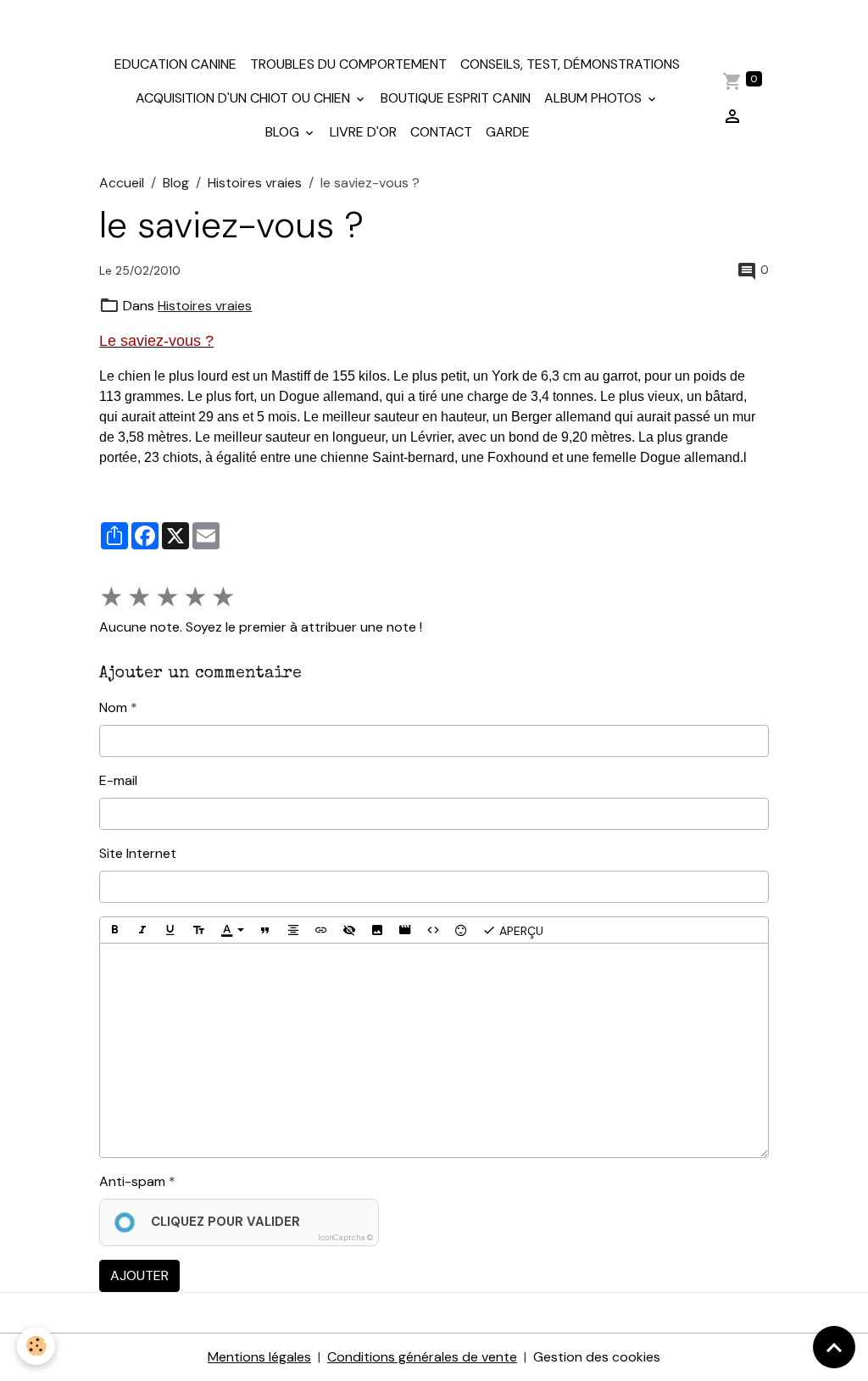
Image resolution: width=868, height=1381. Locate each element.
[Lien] (321, 930)
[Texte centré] (293, 930)
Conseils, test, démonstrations (570, 64)
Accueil (121, 183)
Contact (441, 132)
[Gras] (114, 930)
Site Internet (137, 853)
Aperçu (519, 930)
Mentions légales (259, 1357)
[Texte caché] (349, 930)
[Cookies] (36, 1346)
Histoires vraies (255, 183)
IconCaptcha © (345, 1238)
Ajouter (139, 1275)
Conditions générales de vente (422, 1357)
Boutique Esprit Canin (456, 98)
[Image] (377, 930)
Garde (508, 132)
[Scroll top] (834, 1347)
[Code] (433, 930)
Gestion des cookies (596, 1357)
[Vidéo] (405, 930)
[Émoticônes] (461, 930)
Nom (113, 707)
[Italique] (142, 930)
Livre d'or (363, 132)
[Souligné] (170, 930)
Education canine (175, 64)
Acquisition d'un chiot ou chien (244, 98)
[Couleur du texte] (232, 930)
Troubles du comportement (348, 64)
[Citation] (265, 930)
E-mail (118, 780)
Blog (284, 132)
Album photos (594, 98)
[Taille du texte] (198, 930)
